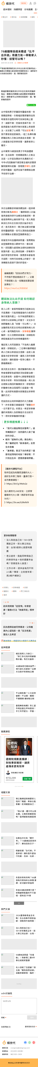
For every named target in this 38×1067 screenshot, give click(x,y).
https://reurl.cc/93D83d (16, 288)
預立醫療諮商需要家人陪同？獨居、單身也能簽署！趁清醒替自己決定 (26, 801)
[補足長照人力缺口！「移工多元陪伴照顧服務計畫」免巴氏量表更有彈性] (7, 656)
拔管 (26, 587)
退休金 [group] (14, 17)
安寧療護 (16, 587)
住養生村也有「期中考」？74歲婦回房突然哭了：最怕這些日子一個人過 (26, 841)
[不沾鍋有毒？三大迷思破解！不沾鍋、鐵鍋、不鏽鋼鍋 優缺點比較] (7, 696)
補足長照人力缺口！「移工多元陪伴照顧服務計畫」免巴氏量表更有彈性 (26, 656)
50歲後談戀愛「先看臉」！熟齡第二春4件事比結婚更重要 (25, 957)
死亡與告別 (25, 591)
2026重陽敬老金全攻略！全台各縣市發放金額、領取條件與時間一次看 (26, 918)
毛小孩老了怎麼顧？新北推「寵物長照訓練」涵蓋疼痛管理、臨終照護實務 (26, 970)
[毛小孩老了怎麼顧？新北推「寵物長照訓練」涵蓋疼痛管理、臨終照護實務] (7, 970)
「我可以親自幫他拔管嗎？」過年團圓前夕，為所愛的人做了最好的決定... (20, 432)
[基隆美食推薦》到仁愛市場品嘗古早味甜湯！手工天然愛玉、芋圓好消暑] (7, 708)
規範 (3, 1017)
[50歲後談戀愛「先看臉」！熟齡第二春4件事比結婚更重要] (7, 957)
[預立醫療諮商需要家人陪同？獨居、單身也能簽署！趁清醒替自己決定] (7, 801)
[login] (30, 3)
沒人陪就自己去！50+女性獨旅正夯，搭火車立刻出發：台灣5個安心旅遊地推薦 (25, 930)
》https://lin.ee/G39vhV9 (16, 502)
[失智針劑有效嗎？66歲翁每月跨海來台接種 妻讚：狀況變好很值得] (7, 880)
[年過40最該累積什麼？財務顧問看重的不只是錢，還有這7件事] (7, 893)
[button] (35, 3)
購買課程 (23, 3)
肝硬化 (6, 587)
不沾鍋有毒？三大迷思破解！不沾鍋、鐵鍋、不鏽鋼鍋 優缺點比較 (26, 696)
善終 (5, 595)
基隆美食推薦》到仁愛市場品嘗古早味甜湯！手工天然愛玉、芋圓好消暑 (26, 708)
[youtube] (34, 1042)
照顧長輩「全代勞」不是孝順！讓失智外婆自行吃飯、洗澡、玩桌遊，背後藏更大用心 (26, 853)
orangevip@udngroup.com (20, 1048)
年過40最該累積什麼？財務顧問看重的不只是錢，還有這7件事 (26, 893)
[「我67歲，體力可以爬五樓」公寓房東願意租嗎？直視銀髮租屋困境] (7, 814)
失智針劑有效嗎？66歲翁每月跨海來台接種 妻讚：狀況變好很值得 (26, 880)
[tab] (15, 786)
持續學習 (18, 9)
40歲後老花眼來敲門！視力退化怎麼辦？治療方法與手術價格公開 (26, 669)
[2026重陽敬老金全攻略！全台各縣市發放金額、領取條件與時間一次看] (7, 918)
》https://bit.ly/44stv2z (15, 483)
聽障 (14, 591)
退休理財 (7, 9)
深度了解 (27, 779)
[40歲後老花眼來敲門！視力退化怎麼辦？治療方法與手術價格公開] (7, 669)
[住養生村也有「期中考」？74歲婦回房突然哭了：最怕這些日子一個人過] (7, 841)
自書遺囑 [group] (24, 17)
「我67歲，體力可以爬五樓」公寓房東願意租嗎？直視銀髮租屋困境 (26, 814)
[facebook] (25, 1042)
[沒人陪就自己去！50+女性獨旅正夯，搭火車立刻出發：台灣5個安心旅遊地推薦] (7, 930)
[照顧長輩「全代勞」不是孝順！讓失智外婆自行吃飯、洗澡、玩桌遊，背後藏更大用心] (7, 853)
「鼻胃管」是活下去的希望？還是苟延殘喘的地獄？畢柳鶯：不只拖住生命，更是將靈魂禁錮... (20, 454)
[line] (29, 1042)
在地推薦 (28, 9)
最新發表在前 (30, 1026)
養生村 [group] (4, 17)
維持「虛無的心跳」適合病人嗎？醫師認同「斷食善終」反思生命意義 (20, 443)
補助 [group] (33, 17)
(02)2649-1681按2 (17, 1051)
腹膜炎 (6, 591)
